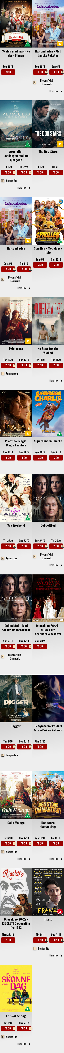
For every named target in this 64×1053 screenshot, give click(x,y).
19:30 (40, 172)
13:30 (8, 72)
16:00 (42, 72)
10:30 (10, 172)
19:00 (40, 646)
